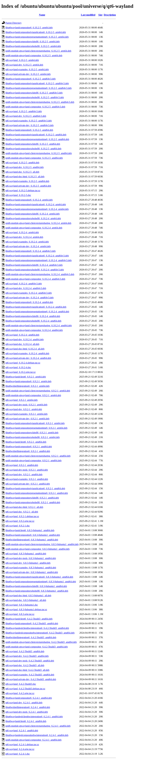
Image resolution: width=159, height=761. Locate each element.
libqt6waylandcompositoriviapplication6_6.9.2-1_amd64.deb (35, 488)
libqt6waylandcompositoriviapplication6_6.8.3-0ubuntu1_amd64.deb (39, 577)
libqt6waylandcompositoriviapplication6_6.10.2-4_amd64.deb (35, 307)
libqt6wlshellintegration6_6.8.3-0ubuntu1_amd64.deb (31, 539)
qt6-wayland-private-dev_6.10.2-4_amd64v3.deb (29, 297)
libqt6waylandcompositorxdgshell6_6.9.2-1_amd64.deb (32, 502)
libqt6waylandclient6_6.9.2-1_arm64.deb (25, 376)
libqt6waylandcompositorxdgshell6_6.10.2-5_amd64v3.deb (34, 97)
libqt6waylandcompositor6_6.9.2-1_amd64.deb (28, 446)
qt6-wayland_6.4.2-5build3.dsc (20, 684)
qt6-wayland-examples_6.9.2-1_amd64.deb (26, 479)
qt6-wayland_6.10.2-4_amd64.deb (22, 334)
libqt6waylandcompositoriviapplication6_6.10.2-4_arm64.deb (35, 204)
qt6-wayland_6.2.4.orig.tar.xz (19, 749)
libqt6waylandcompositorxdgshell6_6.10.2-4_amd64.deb (33, 321)
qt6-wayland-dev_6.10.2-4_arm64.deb (24, 237)
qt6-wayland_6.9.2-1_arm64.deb (21, 400)
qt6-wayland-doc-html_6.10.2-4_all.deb (24, 348)
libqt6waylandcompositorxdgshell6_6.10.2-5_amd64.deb (33, 148)
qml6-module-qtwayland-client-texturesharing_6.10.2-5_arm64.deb (38, 51)
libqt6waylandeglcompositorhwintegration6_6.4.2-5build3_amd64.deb (40, 632)
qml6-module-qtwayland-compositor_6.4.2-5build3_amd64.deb (36, 646)
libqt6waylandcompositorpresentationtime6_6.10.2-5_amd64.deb (37, 139)
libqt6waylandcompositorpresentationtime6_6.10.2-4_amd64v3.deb (38, 260)
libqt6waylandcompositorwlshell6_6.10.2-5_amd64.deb (32, 144)
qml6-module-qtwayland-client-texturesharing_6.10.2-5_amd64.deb (38, 153)
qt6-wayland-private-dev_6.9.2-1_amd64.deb (27, 483)
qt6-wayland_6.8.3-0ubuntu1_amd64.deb (25, 553)
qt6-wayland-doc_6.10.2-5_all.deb (22, 172)
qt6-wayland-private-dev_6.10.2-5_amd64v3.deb (29, 125)
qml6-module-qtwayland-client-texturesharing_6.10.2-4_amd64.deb (38, 325)
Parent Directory (13, 23)
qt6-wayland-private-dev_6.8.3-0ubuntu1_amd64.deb (31, 572)
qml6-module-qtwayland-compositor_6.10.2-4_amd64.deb (34, 330)
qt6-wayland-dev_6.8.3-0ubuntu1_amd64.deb (27, 563)
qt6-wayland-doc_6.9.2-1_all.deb (21, 511)
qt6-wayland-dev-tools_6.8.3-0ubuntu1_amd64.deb (30, 558)
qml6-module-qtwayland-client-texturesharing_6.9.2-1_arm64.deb (37, 390)
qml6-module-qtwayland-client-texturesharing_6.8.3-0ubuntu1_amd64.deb (42, 544)
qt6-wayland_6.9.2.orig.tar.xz (19, 521)
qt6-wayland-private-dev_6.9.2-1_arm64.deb (27, 418)
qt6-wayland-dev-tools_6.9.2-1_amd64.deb (26, 469)
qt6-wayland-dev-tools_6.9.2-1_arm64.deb (26, 404)
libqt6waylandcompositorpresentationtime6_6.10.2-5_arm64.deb (37, 37)
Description (110, 15)
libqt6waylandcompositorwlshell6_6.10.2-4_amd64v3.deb (34, 265)
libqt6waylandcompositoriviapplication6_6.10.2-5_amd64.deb (35, 134)
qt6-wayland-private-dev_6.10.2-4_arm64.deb (28, 246)
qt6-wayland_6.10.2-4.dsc (18, 367)
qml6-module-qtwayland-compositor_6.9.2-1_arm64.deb (33, 395)
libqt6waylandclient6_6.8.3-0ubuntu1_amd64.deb (29, 530)
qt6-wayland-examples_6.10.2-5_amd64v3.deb (28, 120)
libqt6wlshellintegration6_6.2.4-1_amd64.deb (27, 707)
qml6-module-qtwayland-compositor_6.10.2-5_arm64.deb (33, 55)
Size (100, 15)
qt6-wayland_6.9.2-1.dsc (17, 525)
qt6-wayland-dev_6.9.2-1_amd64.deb (23, 474)
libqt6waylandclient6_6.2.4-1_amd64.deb (25, 721)
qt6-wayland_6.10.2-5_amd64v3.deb (23, 111)
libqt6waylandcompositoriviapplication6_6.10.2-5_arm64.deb (35, 32)
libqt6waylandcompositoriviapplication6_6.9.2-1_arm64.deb (35, 423)
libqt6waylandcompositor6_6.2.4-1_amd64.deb (28, 698)
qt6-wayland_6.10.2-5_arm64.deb (22, 60)
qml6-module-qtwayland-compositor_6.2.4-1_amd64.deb (33, 739)
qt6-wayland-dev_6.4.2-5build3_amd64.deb (27, 656)
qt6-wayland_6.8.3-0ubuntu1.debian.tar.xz (26, 609)
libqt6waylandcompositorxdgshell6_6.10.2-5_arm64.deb (33, 46)
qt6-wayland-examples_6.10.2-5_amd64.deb (27, 181)
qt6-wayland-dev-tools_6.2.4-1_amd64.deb (26, 712)
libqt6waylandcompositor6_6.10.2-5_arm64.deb (29, 27)
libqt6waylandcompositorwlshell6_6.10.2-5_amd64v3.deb (34, 92)
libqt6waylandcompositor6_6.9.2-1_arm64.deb (28, 381)
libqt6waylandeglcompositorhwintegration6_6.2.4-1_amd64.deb (36, 735)
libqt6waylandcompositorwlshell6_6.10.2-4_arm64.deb (32, 213)
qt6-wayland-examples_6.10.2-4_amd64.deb (27, 353)
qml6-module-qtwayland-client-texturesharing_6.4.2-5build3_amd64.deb (41, 642)
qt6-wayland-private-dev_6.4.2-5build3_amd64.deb (30, 679)
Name (42, 15)
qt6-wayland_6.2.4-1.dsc (17, 753)
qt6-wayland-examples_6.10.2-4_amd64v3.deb (28, 293)
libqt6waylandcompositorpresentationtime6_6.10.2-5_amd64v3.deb (38, 88)
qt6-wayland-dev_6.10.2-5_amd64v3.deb (25, 116)
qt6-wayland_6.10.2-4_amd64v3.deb (23, 283)
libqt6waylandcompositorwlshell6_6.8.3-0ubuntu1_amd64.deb (36, 586)
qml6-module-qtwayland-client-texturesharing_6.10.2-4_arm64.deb (38, 223)
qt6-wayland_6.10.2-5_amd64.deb (22, 162)
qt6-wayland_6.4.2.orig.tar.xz (19, 693)
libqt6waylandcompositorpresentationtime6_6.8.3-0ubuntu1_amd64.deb (40, 581)
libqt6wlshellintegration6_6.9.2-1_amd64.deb (27, 451)
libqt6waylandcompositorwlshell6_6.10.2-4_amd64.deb (32, 316)
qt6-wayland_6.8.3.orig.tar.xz (19, 614)
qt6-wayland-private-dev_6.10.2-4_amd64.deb (28, 358)
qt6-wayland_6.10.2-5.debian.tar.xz (22, 190)
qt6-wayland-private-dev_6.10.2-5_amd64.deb (28, 186)
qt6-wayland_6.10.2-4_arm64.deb (22, 232)
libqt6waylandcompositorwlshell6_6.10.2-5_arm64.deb (32, 41)
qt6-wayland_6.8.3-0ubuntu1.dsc (21, 604)
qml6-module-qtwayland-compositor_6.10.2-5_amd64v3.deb (35, 106)
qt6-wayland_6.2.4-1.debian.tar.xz (22, 744)
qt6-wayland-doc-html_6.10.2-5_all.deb (24, 176)
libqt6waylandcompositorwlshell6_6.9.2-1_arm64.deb (31, 432)
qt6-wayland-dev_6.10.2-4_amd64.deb (24, 339)
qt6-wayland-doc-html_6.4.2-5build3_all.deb (27, 670)
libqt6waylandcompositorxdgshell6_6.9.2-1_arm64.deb (32, 437)
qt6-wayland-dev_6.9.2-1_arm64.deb (23, 409)
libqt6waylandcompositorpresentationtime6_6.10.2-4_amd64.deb (37, 311)
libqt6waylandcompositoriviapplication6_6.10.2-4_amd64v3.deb (37, 255)
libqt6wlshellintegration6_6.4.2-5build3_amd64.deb (30, 637)
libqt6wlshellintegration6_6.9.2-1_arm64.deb (27, 386)
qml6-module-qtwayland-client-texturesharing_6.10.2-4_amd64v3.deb (39, 274)
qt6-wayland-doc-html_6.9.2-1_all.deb (24, 507)
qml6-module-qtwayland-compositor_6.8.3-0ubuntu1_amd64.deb (37, 549)
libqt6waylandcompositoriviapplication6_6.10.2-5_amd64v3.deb (37, 83)
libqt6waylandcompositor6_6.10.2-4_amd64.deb (29, 302)
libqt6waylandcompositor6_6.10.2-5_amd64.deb (29, 130)
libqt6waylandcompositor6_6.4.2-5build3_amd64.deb (31, 623)
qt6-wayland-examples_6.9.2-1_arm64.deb (26, 414)
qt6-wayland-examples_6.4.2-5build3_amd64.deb (29, 674)
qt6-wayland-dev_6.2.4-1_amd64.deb (23, 702)
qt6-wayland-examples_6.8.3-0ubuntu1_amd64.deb (30, 567)
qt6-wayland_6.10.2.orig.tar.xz (20, 372)
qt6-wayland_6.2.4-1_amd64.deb (21, 730)
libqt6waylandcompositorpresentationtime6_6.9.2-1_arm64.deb (36, 428)
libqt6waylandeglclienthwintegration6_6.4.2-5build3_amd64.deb (37, 628)
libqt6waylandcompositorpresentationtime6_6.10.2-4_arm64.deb (37, 209)
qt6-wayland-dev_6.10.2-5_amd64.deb (24, 167)
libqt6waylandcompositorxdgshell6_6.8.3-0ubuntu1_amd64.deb (36, 591)
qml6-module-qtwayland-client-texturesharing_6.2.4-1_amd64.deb (37, 726)
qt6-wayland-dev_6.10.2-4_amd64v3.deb (25, 288)
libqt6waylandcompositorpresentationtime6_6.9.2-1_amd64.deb (36, 493)
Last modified (88, 15)
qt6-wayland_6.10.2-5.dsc (18, 195)
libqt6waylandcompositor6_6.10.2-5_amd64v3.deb (30, 78)
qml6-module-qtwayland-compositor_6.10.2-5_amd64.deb (34, 158)
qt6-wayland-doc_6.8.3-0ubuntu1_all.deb (25, 600)
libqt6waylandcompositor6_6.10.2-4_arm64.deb (29, 199)
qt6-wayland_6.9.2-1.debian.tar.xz (22, 516)
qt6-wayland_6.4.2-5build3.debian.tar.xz (25, 688)
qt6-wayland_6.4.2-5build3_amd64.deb (24, 651)
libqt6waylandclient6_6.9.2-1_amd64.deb (25, 442)
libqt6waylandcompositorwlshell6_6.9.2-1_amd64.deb (32, 497)
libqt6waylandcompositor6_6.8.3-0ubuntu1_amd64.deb (32, 535)
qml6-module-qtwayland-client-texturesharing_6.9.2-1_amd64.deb (37, 456)
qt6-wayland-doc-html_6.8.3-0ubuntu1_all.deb (28, 595)
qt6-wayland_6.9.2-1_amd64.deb (21, 465)
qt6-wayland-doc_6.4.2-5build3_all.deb (24, 665)
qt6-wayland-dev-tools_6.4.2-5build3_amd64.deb (29, 660)
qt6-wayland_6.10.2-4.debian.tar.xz (22, 362)
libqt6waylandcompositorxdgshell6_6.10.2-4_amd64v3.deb (34, 269)
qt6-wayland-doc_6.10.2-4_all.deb (22, 344)
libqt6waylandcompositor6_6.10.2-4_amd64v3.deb (30, 251)
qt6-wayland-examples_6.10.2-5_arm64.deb (27, 69)
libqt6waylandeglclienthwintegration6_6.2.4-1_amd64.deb (34, 716)
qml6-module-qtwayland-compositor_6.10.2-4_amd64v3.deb (35, 279)
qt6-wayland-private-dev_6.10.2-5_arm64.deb (28, 74)
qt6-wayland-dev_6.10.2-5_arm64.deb (24, 64)
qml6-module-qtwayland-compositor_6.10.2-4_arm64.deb (33, 227)
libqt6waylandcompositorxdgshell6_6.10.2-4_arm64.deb (33, 218)
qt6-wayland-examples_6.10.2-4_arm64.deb (27, 241)
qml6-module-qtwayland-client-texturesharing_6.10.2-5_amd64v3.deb (39, 102)
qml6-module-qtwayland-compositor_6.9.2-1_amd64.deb (33, 460)
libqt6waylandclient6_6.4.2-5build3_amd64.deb (28, 618)
